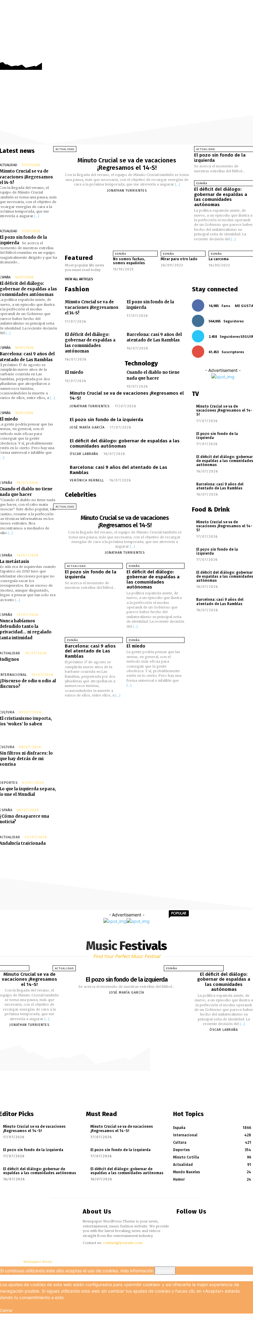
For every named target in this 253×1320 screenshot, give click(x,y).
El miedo (74, 372)
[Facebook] (229, 56)
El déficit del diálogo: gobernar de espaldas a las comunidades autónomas (220, 196)
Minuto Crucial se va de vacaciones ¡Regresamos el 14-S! (126, 164)
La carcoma (219, 259)
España (120, 253)
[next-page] (166, 271)
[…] (36, 216)
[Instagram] (238, 56)
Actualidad (65, 149)
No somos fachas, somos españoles (129, 261)
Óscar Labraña (84, 454)
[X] (247, 56)
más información (136, 1270)
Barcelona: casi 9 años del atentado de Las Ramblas (154, 337)
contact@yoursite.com (123, 1243)
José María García (87, 427)
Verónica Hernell (87, 480)
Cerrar (6, 1310)
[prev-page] (161, 271)
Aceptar (165, 1270)
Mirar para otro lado (179, 259)
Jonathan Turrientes (127, 191)
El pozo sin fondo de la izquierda (220, 157)
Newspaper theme (37, 1262)
